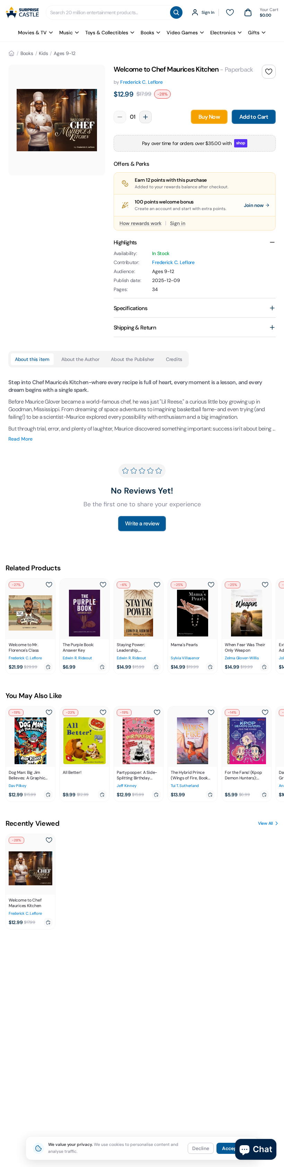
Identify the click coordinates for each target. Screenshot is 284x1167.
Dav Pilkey (17, 785)
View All (265, 823)
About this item (32, 359)
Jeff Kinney (126, 785)
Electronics (223, 32)
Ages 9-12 (65, 53)
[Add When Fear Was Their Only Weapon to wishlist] (264, 584)
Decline (200, 1148)
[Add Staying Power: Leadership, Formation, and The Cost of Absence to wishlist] (156, 584)
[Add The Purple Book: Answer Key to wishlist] (102, 584)
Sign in (177, 223)
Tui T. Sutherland (185, 785)
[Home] (11, 53)
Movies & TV (32, 32)
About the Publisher (132, 359)
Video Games (182, 32)
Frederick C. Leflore (141, 82)
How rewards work (140, 223)
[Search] (176, 12)
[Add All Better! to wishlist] (102, 712)
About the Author (80, 359)
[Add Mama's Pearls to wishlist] (210, 584)
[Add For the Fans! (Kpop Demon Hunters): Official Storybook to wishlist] (264, 712)
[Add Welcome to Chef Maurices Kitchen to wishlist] (269, 72)
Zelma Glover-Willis (242, 657)
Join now (254, 205)
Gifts (253, 32)
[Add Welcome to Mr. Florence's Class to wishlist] (48, 584)
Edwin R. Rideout (77, 657)
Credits (174, 359)
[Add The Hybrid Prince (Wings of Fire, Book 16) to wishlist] (210, 712)
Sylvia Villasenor (185, 657)
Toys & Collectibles (106, 32)
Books (147, 32)
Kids (43, 53)
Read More (20, 439)
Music (66, 32)
